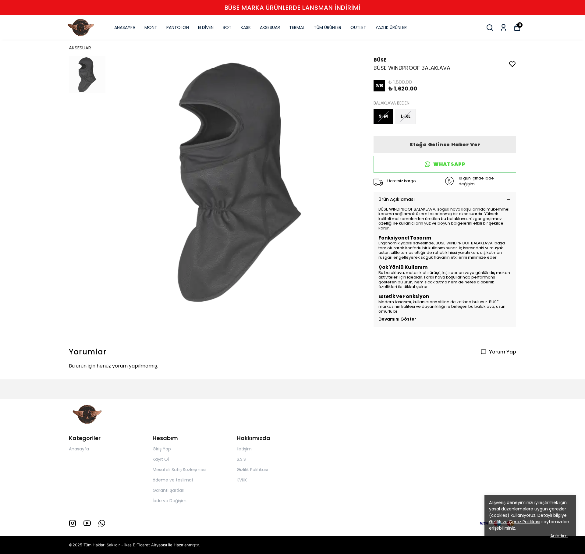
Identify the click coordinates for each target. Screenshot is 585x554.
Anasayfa (79, 449)
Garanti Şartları (168, 490)
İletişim (244, 449)
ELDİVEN (206, 27)
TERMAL (297, 27)
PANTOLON (177, 27)
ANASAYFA (124, 27)
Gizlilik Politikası (252, 470)
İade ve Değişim (169, 501)
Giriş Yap (162, 449)
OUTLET (358, 27)
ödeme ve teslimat (173, 480)
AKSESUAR (270, 27)
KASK (246, 27)
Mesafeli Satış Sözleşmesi (179, 470)
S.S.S (241, 459)
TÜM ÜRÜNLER (327, 27)
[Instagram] (72, 523)
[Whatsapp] (101, 523)
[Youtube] (87, 523)
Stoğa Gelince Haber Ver (445, 144)
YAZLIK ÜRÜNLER (391, 27)
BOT (227, 27)
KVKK (242, 480)
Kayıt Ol (161, 459)
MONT (150, 27)
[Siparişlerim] (503, 27)
